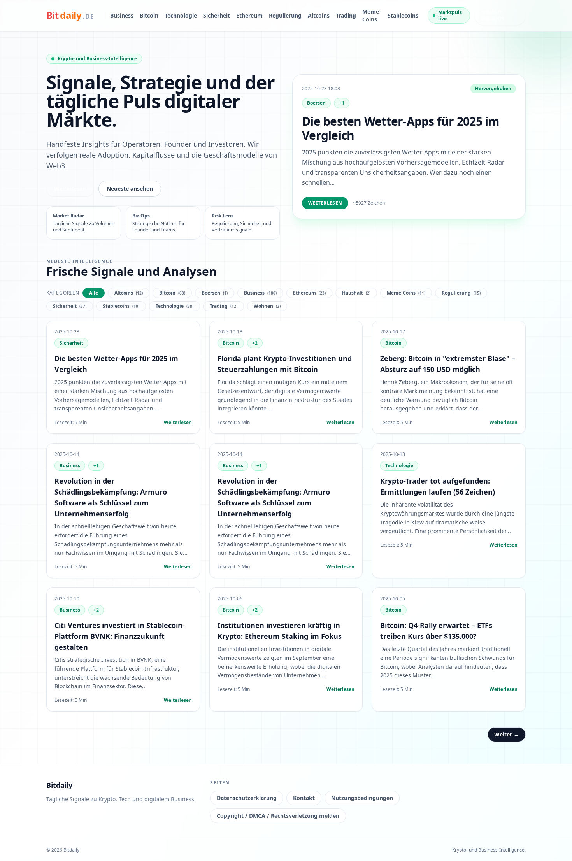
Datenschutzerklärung (247, 797)
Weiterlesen (70, 188)
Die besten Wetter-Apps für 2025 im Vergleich (400, 128)
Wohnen (267, 306)
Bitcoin (149, 15)
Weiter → (506, 734)
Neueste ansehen (130, 188)
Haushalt (356, 292)
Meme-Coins (371, 15)
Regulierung (285, 15)
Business (121, 15)
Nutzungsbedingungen (362, 797)
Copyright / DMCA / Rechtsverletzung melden (278, 815)
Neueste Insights (493, 15)
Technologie (181, 15)
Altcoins (319, 15)
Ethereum (249, 15)
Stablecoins (403, 15)
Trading (346, 15)
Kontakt (304, 797)
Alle (93, 292)
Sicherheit (216, 15)
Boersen (316, 103)
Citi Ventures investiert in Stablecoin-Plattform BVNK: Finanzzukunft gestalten (119, 636)
